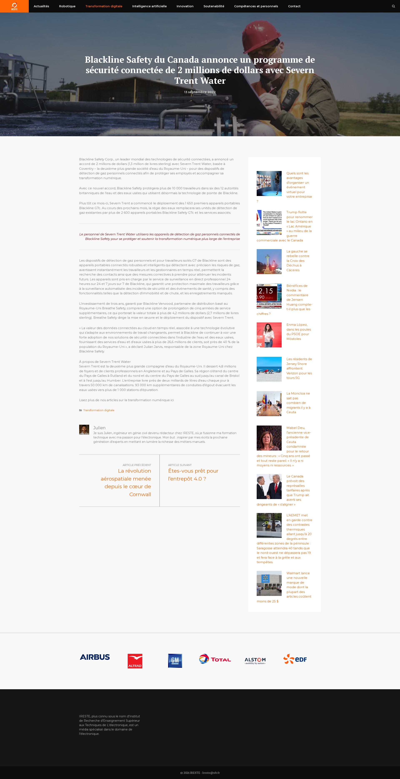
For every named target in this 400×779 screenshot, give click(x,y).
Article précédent (137, 465)
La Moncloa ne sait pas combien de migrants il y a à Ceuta (298, 402)
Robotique (67, 6)
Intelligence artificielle (149, 6)
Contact (294, 6)
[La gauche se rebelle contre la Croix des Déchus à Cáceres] (269, 271)
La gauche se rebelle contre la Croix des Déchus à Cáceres (297, 260)
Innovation (185, 6)
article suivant (180, 465)
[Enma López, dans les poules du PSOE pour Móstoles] (269, 345)
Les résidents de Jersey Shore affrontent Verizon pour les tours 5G (299, 368)
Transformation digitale (103, 6)
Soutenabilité (214, 6)
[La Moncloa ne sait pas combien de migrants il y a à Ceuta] (269, 414)
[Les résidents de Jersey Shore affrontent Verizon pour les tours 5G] (269, 379)
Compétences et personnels (256, 6)
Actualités (41, 6)
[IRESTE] (14, 6)
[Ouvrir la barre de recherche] (393, 6)
